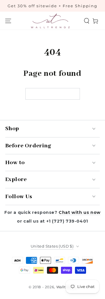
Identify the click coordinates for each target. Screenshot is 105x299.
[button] (86, 21)
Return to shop (53, 94)
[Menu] (8, 21)
